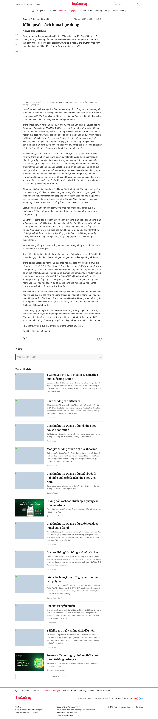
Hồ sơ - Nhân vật (119, 11)
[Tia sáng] (79, 4)
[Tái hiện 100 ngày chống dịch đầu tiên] (29, 637)
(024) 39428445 (71, 712)
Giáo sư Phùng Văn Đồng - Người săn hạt (72, 552)
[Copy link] (17, 39)
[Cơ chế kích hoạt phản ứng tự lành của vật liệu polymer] (29, 584)
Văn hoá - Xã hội (85, 11)
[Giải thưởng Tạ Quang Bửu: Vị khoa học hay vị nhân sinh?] (29, 432)
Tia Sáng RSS (116, 698)
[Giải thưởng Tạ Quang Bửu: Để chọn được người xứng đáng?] (29, 530)
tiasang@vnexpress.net (71, 715)
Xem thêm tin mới (59, 676)
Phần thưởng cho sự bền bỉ (63, 401)
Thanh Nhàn (51, 418)
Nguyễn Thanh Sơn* (54, 598)
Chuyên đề (41, 11)
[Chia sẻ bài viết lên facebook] (17, 34)
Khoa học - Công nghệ (67, 11)
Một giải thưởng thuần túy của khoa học (72, 449)
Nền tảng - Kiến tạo (102, 11)
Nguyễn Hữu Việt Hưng (34, 31)
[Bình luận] (17, 44)
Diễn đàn (52, 11)
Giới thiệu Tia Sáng (101, 698)
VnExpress (19, 4)
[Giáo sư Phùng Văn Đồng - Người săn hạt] (29, 559)
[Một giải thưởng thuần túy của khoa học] (29, 455)
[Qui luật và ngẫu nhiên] (29, 612)
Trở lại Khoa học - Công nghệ (26, 338)
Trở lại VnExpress (85, 698)
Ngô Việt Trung (52, 493)
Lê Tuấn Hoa (51, 623)
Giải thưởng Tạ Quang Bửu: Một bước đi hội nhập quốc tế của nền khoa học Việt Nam (71, 477)
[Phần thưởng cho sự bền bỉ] (29, 408)
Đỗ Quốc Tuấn (52, 466)
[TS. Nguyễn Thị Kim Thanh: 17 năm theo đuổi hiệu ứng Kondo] (29, 381)
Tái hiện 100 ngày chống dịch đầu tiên (70, 630)
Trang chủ (26, 19)
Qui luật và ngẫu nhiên (61, 606)
